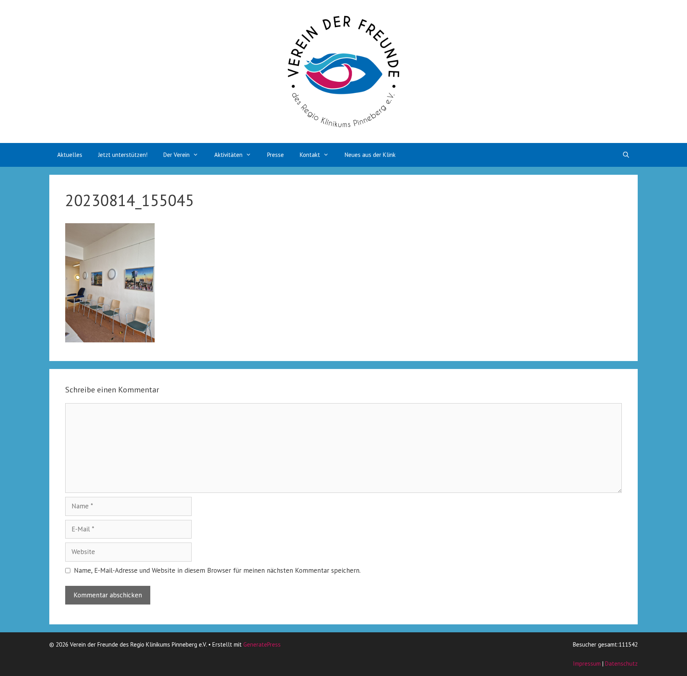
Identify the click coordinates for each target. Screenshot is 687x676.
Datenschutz (621, 663)
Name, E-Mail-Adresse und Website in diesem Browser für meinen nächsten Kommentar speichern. (217, 570)
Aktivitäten (228, 154)
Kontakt (310, 154)
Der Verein (176, 154)
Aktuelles (69, 154)
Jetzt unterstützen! (122, 154)
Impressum (587, 663)
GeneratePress (262, 644)
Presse (275, 154)
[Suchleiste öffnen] (626, 155)
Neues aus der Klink (370, 154)
